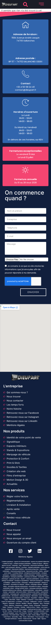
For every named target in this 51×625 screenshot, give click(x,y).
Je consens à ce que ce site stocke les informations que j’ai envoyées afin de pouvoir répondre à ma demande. (24, 269)
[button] (25, 4)
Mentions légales (25, 557)
